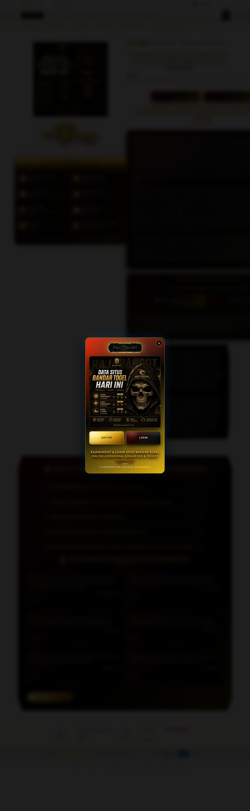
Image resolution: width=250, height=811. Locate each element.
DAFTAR (106, 437)
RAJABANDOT (142, 467)
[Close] (159, 343)
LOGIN (143, 437)
